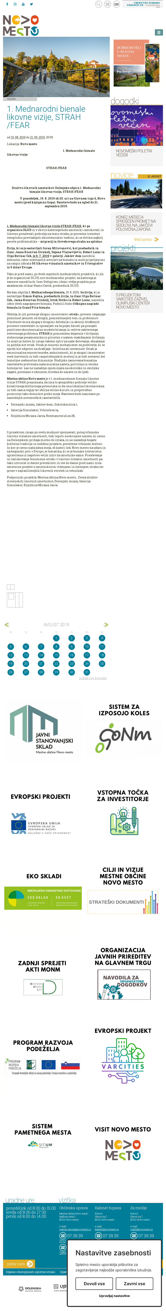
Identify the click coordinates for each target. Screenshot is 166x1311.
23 (71, 664)
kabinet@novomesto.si (107, 1229)
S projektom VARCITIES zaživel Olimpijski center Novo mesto (133, 301)
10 (87, 646)
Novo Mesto (30, 25)
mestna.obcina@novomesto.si (75, 1229)
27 (26, 672)
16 (71, 655)
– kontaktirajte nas (143, 4)
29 (56, 672)
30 (71, 672)
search (98, 4)
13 (26, 655)
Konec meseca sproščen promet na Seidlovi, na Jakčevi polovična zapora (136, 223)
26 (11, 672)
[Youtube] (23, 4)
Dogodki (11, 99)
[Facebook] (7, 4)
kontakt (107, 4)
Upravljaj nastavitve (114, 1296)
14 (41, 655)
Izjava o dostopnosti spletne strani (30, 1272)
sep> (106, 625)
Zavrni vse (134, 1283)
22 (56, 664)
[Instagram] (15, 4)
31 (87, 672)
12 (11, 655)
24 (87, 664)
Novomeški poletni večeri (134, 153)
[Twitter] (31, 4)
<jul (7, 625)
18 (102, 655)
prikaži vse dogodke (93, 678)
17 (87, 655)
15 (56, 655)
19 (11, 664)
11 (102, 646)
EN (116, 4)
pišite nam (16, 1263)
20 (26, 664)
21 (41, 664)
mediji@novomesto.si (141, 1229)
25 (102, 664)
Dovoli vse (94, 1283)
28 (41, 672)
